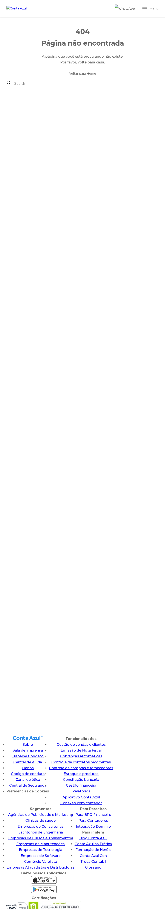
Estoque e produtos (81, 774)
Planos (28, 768)
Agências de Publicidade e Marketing (40, 815)
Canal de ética (27, 780)
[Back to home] (17, 8)
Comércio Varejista (40, 862)
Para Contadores (93, 820)
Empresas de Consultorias (40, 826)
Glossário (93, 867)
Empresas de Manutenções (40, 844)
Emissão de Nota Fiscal (81, 750)
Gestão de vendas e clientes (81, 745)
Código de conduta (28, 774)
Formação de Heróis (93, 850)
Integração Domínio (93, 826)
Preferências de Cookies (27, 791)
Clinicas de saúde (40, 820)
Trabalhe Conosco (28, 756)
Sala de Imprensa (28, 750)
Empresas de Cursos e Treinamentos (40, 838)
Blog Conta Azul (93, 838)
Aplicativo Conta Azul (81, 797)
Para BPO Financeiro (93, 815)
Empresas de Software (41, 856)
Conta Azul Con (93, 856)
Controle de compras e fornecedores (81, 768)
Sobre (28, 745)
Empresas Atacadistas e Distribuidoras (40, 867)
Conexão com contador (81, 803)
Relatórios (81, 791)
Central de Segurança (27, 785)
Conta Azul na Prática (93, 844)
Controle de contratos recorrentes (81, 762)
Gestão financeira (81, 785)
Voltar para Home (82, 73)
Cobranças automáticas (81, 756)
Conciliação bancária (81, 780)
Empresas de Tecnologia (40, 850)
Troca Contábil (93, 862)
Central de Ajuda (27, 762)
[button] (150, 8)
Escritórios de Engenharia (40, 832)
